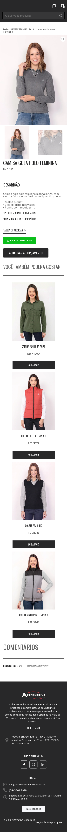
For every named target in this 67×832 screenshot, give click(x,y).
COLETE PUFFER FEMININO (33, 436)
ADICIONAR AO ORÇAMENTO (26, 253)
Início (5, 29)
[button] (3, 80)
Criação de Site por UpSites (49, 822)
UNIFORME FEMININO (18, 29)
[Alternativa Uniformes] (33, 5)
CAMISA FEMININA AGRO (34, 346)
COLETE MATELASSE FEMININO (33, 615)
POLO (31, 29)
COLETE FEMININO (33, 526)
